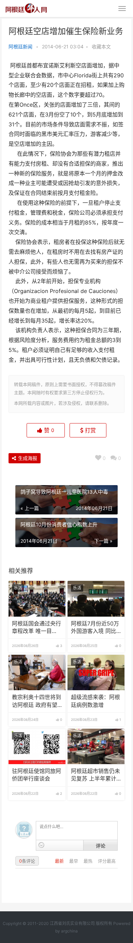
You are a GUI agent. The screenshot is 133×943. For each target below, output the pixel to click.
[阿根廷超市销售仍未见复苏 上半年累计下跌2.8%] (96, 746)
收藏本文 (101, 46)
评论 (100, 845)
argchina (69, 930)
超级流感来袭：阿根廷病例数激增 (95, 701)
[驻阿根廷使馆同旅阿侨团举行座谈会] (37, 746)
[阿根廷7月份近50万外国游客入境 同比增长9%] (96, 598)
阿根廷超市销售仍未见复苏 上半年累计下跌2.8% (95, 775)
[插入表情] (41, 845)
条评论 (27, 861)
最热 (89, 861)
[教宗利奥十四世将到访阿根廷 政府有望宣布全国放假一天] (37, 672)
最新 (60, 861)
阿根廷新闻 (20, 46)
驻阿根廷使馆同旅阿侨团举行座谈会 (36, 775)
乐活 (18, 587)
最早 (74, 861)
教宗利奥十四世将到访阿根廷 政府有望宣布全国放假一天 (36, 701)
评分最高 (107, 861)
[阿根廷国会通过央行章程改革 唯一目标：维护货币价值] (37, 598)
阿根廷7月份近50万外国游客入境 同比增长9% (95, 627)
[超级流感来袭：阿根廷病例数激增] (96, 672)
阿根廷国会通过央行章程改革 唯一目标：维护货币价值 (36, 627)
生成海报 (27, 458)
